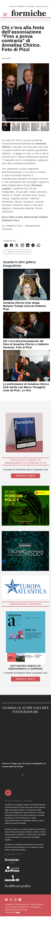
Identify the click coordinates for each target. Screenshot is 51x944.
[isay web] (17, 912)
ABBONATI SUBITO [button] (25, 476)
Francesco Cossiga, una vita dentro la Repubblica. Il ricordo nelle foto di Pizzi (24, 765)
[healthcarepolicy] (25, 886)
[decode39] (25, 878)
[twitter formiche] (11, 900)
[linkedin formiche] (20, 900)
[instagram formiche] (15, 900)
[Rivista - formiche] (25, 860)
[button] (5, 14)
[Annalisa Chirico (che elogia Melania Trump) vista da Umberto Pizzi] (26, 284)
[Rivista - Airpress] (25, 869)
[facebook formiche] (6, 900)
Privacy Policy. (22, 910)
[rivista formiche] (25, 637)
